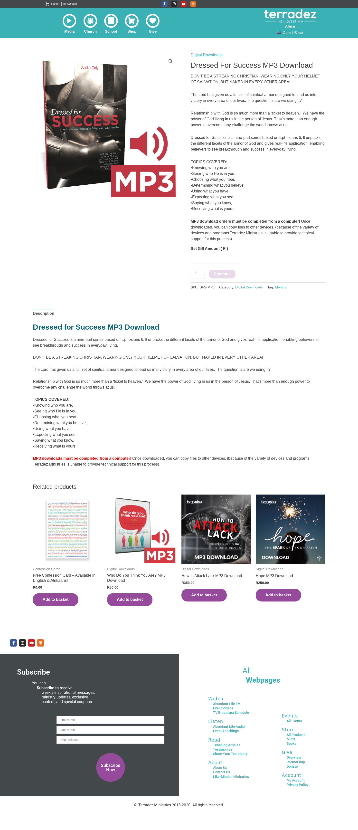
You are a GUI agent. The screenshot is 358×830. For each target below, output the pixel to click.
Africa (290, 26)
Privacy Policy (297, 785)
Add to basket (55, 599)
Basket (55, 3)
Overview (294, 757)
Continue (222, 274)
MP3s (291, 739)
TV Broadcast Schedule (231, 713)
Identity (280, 287)
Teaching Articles (226, 745)
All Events (294, 721)
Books (291, 743)
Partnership (296, 762)
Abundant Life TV (226, 704)
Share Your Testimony (230, 754)
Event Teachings (226, 731)
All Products (296, 735)
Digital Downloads (207, 55)
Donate (292, 766)
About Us (220, 768)
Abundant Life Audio (229, 726)
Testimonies (222, 749)
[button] (69, 24)
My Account (70, 3)
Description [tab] (43, 313)
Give (287, 752)
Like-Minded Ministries (231, 777)
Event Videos (223, 708)
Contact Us (221, 772)
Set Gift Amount (209, 249)
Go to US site (293, 33)
